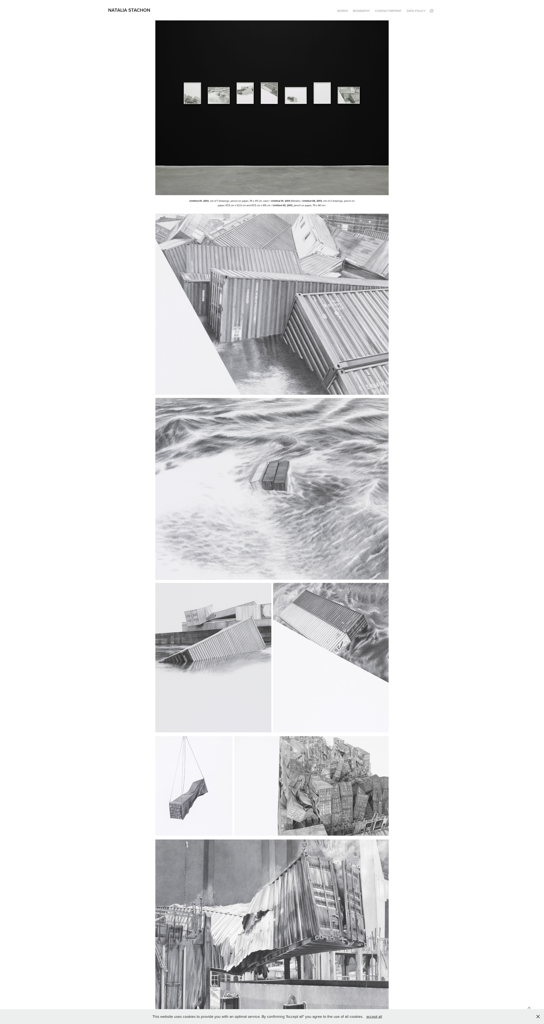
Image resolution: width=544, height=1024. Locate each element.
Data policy (416, 11)
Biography (361, 11)
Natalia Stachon (129, 10)
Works (342, 11)
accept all (374, 1016)
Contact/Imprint (388, 11)
